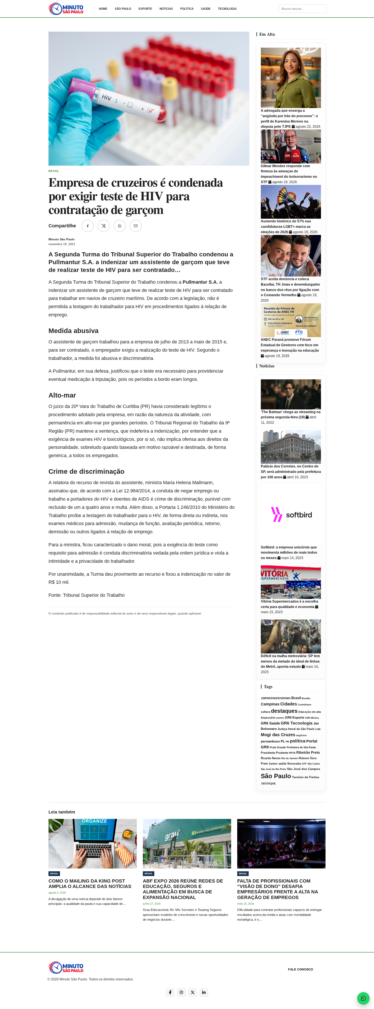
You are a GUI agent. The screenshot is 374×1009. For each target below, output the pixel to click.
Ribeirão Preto (308, 752)
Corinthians (304, 704)
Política (186, 8)
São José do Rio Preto (273, 769)
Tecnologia (227, 8)
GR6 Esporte (294, 717)
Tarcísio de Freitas (305, 777)
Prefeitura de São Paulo (301, 747)
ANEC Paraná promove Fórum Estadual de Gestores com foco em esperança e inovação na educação (290, 345)
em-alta (316, 712)
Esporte (145, 8)
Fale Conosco (300, 969)
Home (103, 8)
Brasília (306, 698)
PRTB (292, 753)
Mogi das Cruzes (278, 734)
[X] (192, 992)
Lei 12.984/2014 (133, 490)
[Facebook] (170, 992)
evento (280, 717)
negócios (301, 735)
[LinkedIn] (204, 992)
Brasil (296, 698)
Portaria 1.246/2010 (179, 507)
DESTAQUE (268, 783)
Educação (304, 711)
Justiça (282, 729)
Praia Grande (278, 747)
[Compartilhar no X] (104, 226)
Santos (273, 763)
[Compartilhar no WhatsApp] (120, 226)
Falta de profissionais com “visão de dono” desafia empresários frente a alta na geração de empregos (277, 889)
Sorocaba (294, 763)
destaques (284, 711)
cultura (265, 711)
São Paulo (123, 8)
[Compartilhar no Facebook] (88, 226)
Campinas (270, 704)
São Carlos (314, 763)
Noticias (166, 8)
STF (304, 763)
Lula (318, 729)
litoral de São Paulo (301, 729)
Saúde (206, 8)
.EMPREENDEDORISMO (275, 698)
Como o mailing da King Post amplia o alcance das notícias (89, 883)
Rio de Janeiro (289, 758)
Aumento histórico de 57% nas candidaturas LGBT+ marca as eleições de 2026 (286, 226)
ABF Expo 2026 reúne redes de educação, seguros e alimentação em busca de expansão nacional (183, 889)
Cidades (288, 704)
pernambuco (270, 741)
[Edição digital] (275, 9)
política (297, 741)
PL (283, 741)
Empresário (268, 717)
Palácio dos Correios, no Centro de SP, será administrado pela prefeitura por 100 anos (291, 471)
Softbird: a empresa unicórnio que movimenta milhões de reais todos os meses (289, 552)
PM (287, 741)
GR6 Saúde (270, 723)
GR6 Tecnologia (297, 723)
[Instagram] (181, 992)
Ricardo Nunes (270, 758)
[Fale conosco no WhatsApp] (363, 998)
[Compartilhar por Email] (136, 226)
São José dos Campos (303, 769)
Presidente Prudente (274, 752)
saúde (282, 763)
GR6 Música (312, 717)
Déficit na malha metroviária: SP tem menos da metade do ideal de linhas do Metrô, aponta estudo (290, 661)
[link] (71, 8)
